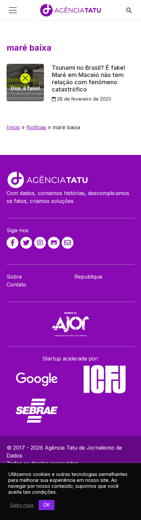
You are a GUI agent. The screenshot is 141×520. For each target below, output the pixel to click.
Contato (16, 284)
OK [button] (46, 505)
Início (13, 127)
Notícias (36, 127)
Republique (88, 276)
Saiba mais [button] (22, 505)
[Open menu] (13, 10)
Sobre (14, 276)
